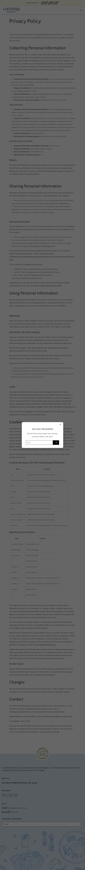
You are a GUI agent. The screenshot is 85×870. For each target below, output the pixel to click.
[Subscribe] (56, 442)
